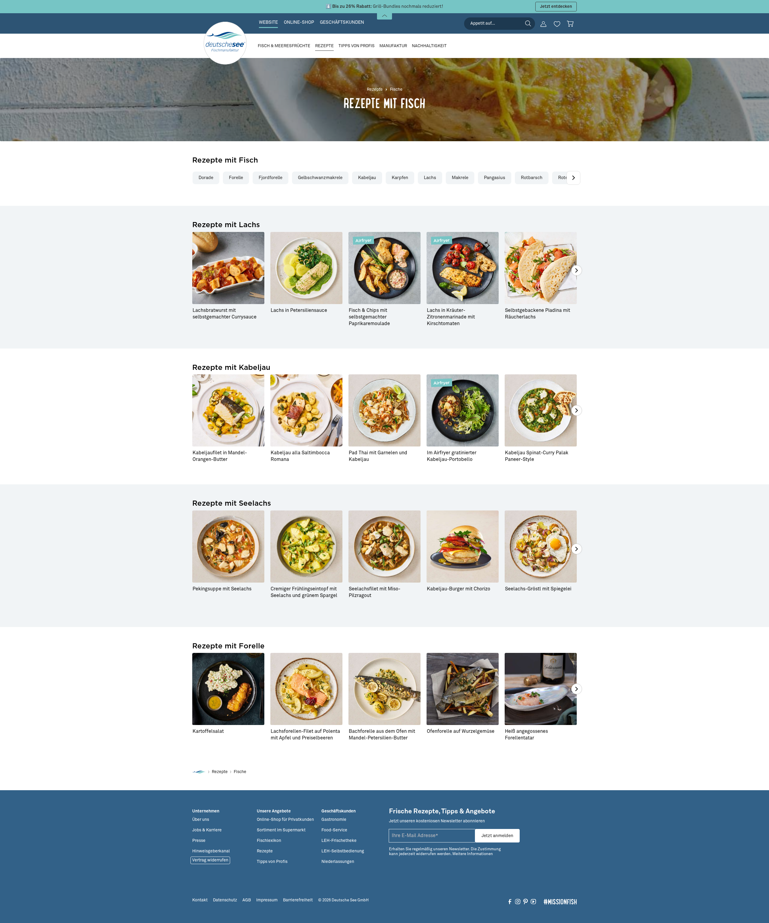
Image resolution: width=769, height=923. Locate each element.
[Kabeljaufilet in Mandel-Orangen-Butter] (228, 410)
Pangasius (494, 177)
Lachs (430, 177)
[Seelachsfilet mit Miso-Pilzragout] (384, 546)
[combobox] (499, 23)
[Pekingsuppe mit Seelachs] (228, 546)
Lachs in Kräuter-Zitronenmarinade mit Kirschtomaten (451, 317)
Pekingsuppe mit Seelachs (222, 588)
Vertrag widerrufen (210, 860)
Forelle (236, 177)
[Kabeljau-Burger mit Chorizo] (463, 546)
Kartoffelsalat (208, 731)
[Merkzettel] (557, 24)
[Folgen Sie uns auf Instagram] (517, 901)
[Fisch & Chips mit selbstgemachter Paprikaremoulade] (384, 268)
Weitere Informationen (472, 854)
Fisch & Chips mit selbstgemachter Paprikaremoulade (369, 317)
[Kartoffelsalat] (228, 689)
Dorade (206, 177)
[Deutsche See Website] (199, 772)
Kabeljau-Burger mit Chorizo (458, 588)
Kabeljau (367, 177)
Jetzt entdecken (556, 7)
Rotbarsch (532, 177)
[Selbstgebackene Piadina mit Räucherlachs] (541, 268)
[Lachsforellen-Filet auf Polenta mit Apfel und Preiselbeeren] (306, 689)
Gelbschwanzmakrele (320, 177)
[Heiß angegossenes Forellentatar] (541, 689)
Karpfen (400, 177)
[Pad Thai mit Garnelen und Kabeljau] (384, 410)
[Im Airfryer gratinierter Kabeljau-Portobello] (463, 410)
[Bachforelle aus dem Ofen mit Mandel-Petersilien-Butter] (384, 689)
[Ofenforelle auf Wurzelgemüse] (463, 689)
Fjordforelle (270, 177)
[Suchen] (528, 23)
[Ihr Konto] (543, 24)
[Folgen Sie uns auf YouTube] (533, 901)
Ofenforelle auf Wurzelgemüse (460, 731)
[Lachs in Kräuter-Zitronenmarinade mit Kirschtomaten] (463, 268)
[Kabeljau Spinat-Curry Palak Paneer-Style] (541, 410)
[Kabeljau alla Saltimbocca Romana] (306, 410)
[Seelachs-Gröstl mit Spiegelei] (541, 546)
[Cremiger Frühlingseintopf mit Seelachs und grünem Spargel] (306, 546)
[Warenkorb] (570, 23)
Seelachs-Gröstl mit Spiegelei (538, 588)
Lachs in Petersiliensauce (299, 310)
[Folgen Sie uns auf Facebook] (509, 901)
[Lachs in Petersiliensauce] (306, 268)
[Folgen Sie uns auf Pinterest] (525, 901)
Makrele (460, 177)
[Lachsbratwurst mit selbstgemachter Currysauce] (228, 268)
